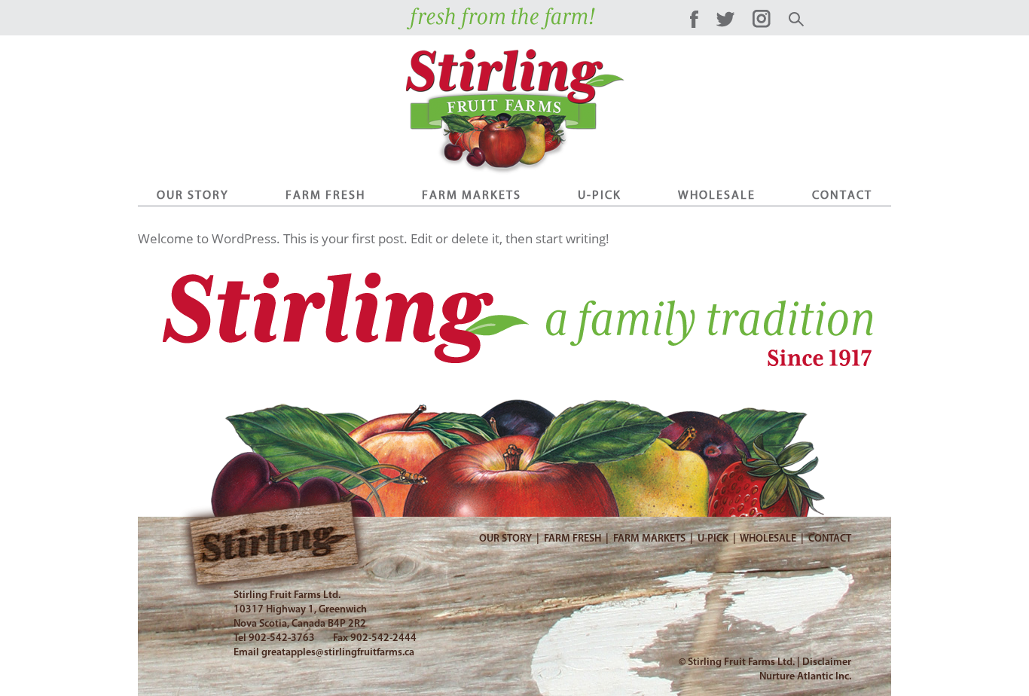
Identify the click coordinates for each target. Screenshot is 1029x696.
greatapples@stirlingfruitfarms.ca (337, 652)
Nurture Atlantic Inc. (805, 676)
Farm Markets (471, 195)
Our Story (193, 195)
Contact (842, 195)
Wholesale (717, 195)
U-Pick (599, 195)
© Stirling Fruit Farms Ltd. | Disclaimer (765, 662)
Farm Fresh (325, 195)
